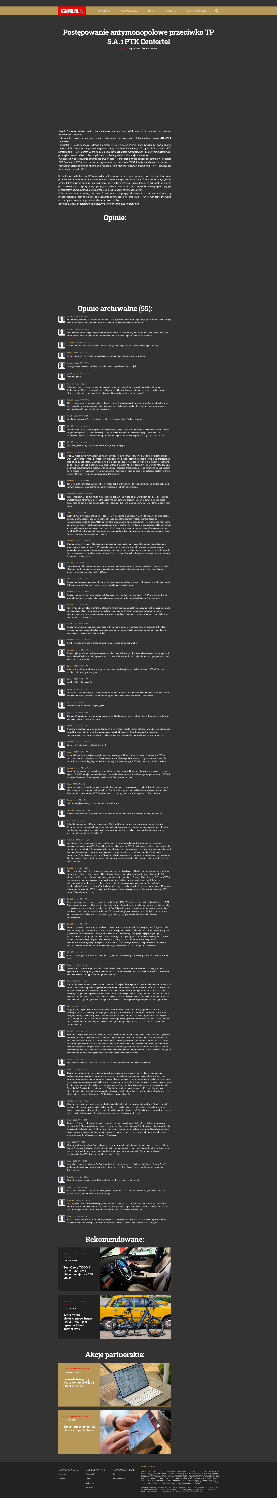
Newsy (123, 49)
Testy (151, 11)
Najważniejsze (129, 11)
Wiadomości (104, 11)
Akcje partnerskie (196, 11)
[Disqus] (114, 259)
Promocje (170, 11)
